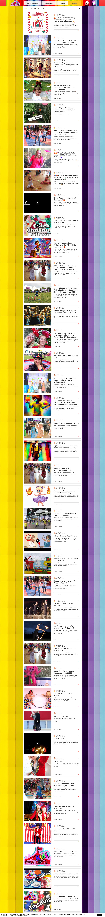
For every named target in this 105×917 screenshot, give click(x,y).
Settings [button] (88, 915)
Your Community (41, 8)
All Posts (25, 8)
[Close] (103, 915)
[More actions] (78, 15)
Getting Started (33, 8)
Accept (99, 915)
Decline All (94, 915)
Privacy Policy (27, 915)
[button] (79, 9)
